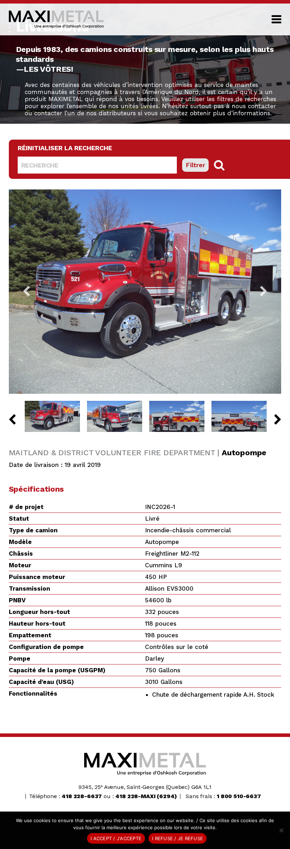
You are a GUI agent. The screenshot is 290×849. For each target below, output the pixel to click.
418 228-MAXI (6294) (146, 796)
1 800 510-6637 (239, 796)
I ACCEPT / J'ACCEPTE (116, 838)
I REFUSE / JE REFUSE (177, 838)
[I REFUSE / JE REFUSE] (281, 830)
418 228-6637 (82, 796)
